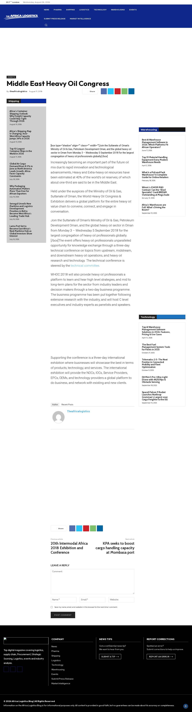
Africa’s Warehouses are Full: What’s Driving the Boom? (154, 207)
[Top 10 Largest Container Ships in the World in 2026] (38, 151)
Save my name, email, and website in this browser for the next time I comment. (85, 607)
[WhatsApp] (125, 91)
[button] (46, 25)
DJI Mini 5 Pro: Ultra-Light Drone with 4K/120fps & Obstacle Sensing (155, 379)
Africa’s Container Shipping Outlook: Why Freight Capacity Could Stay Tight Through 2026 (20, 116)
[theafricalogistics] (58, 417)
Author (55, 404)
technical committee (85, 265)
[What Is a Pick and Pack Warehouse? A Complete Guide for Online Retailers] (177, 176)
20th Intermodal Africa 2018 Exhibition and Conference (69, 548)
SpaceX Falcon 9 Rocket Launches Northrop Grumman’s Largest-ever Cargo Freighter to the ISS (155, 396)
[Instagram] (13, 669)
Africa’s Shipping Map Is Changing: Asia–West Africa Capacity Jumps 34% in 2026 (20, 135)
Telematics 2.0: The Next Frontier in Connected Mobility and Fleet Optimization (155, 363)
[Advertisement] (70, 55)
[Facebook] (104, 91)
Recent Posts (67, 404)
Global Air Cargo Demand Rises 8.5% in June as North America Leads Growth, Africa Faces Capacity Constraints (21, 169)
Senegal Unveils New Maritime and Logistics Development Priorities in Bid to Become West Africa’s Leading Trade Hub (21, 209)
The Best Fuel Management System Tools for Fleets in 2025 (156, 347)
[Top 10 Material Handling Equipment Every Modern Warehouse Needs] (177, 160)
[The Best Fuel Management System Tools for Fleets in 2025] (177, 348)
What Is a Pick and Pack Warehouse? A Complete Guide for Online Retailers (155, 175)
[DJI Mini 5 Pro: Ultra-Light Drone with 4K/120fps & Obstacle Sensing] (177, 380)
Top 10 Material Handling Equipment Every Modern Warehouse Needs (155, 160)
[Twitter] (111, 91)
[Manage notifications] (185, 706)
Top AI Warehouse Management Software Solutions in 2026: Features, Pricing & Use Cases (156, 331)
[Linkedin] (131, 91)
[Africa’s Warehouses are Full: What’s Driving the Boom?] (177, 208)
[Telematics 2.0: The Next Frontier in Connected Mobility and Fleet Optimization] (177, 363)
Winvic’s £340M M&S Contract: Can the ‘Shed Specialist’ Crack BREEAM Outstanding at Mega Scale (155, 191)
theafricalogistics (18, 91)
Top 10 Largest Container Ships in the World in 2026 (21, 151)
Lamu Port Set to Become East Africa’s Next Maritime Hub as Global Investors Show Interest (21, 231)
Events (11, 77)
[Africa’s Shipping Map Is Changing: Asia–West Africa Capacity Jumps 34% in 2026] (38, 133)
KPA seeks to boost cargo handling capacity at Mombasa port (115, 548)
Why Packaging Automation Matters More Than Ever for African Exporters (20, 190)
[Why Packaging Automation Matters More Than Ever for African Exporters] (38, 188)
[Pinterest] (118, 91)
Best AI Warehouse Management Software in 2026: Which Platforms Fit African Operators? (155, 143)
